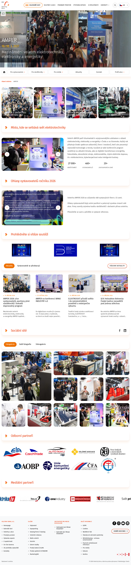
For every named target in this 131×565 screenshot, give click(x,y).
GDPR (84, 525)
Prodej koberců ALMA (37, 548)
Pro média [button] (57, 72)
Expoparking (34, 529)
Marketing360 (34, 554)
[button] (115, 5)
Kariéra (85, 554)
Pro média (86, 548)
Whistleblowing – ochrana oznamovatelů (91, 539)
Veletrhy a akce (49, 5)
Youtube (123, 523)
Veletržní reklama (35, 535)
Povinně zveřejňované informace (90, 544)
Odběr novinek (120, 531)
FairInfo (32, 541)
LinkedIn (127, 523)
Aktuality (79, 72)
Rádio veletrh (34, 538)
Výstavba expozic (79, 5)
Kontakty (6, 551)
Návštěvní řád (87, 532)
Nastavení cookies (7, 561)
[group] (9, 265)
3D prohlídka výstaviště (11, 548)
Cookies (85, 529)
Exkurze (85, 551)
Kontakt (99, 72)
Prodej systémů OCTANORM (38, 551)
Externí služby (34, 545)
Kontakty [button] (104, 5)
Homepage (7, 525)
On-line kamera (9, 545)
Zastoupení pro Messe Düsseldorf (63, 528)
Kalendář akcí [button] (34, 5)
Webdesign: (122, 561)
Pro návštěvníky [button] (37, 72)
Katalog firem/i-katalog (37, 532)
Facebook (114, 523)
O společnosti (93, 5)
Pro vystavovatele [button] (16, 72)
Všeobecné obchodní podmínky (93, 535)
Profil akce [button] (119, 72)
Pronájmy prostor (64, 5)
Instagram (119, 523)
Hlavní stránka (6, 81)
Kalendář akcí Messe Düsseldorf (63, 532)
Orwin (127, 561)
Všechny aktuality (117, 266)
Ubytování (33, 525)
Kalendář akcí (8, 529)
